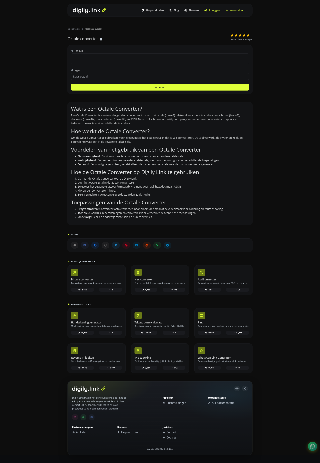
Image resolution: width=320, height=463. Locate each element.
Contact (171, 432)
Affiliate (80, 432)
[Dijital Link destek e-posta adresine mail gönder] (85, 245)
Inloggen (214, 10)
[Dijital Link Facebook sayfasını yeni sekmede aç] (95, 245)
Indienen (160, 87)
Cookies (171, 437)
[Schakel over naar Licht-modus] (245, 388)
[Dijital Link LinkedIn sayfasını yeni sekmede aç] (136, 245)
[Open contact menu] (312, 446)
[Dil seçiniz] (237, 388)
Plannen (193, 10)
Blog (176, 10)
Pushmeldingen (176, 403)
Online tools (74, 28)
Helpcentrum (129, 432)
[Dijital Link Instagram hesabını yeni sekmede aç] (75, 417)
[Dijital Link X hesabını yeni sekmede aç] (116, 245)
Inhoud (78, 50)
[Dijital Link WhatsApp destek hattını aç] (157, 245)
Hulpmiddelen (154, 10)
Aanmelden (237, 10)
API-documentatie (222, 403)
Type (77, 70)
